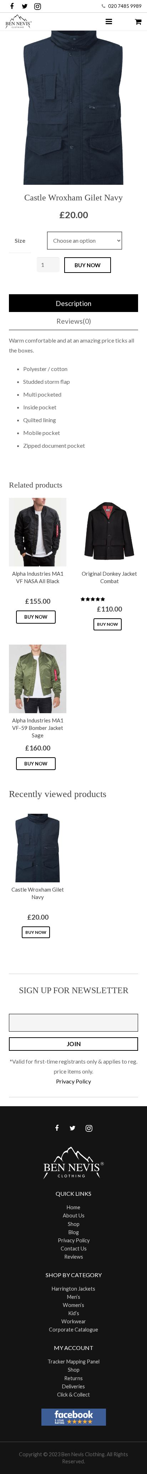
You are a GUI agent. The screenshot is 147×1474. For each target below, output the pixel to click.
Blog (74, 1232)
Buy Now (35, 617)
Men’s (73, 1297)
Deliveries (73, 1386)
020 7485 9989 (125, 6)
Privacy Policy (73, 1081)
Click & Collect (73, 1395)
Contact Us (74, 1249)
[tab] (73, 303)
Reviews (73, 1257)
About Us (74, 1215)
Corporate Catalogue (73, 1330)
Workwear (73, 1321)
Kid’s (73, 1313)
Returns (73, 1378)
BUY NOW (88, 265)
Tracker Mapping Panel (73, 1362)
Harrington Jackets (73, 1289)
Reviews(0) (73, 321)
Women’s (73, 1305)
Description (73, 303)
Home (73, 1207)
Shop (74, 1224)
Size (20, 240)
